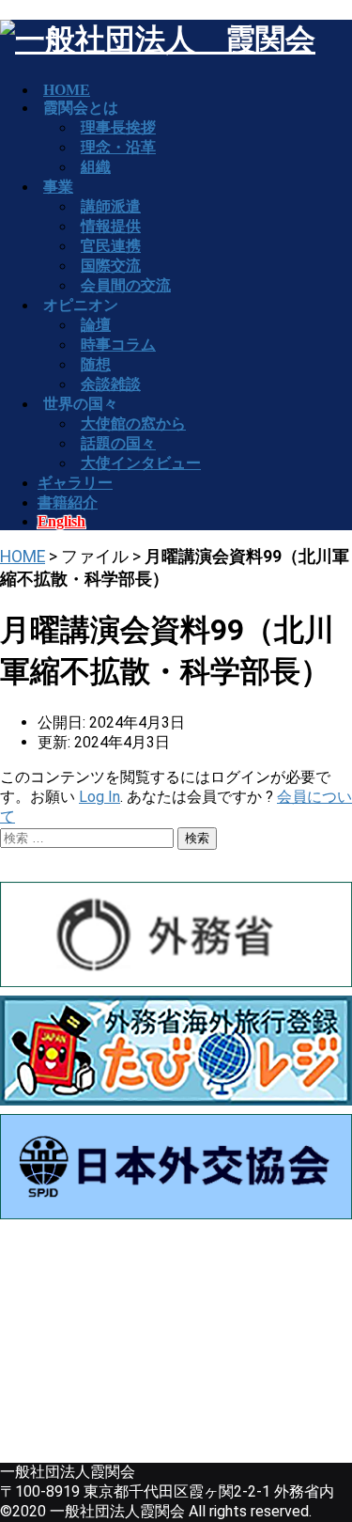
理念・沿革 (118, 147)
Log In (99, 797)
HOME (22, 556)
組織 (96, 167)
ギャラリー (75, 483)
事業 (58, 187)
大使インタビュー (141, 463)
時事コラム (118, 345)
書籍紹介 (68, 502)
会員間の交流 (126, 285)
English (61, 521)
